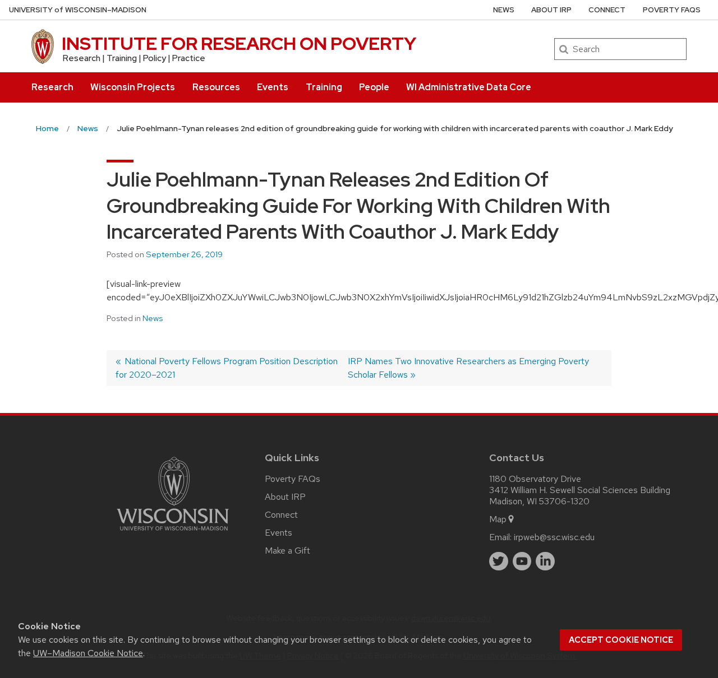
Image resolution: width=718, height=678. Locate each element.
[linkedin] (545, 561)
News (503, 10)
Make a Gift (287, 550)
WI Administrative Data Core (468, 87)
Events (272, 87)
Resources (216, 87)
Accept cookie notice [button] (621, 640)
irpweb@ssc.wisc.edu (554, 537)
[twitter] (498, 561)
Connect (606, 10)
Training (324, 87)
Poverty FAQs (672, 10)
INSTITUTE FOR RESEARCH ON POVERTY (239, 43)
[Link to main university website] (173, 532)
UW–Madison (77, 10)
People (374, 87)
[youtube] (522, 561)
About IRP (551, 10)
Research (52, 87)
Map (498, 519)
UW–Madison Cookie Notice (88, 653)
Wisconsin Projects (132, 87)
